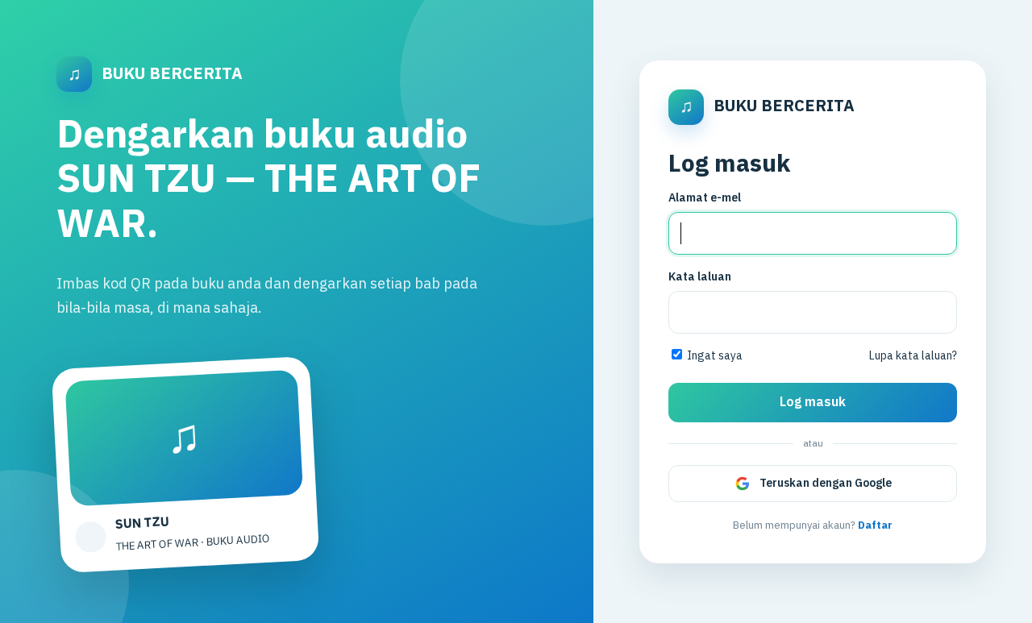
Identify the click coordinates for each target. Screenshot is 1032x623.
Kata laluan (699, 277)
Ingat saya (714, 356)
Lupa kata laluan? (913, 356)
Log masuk (813, 402)
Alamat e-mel (704, 198)
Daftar (875, 525)
